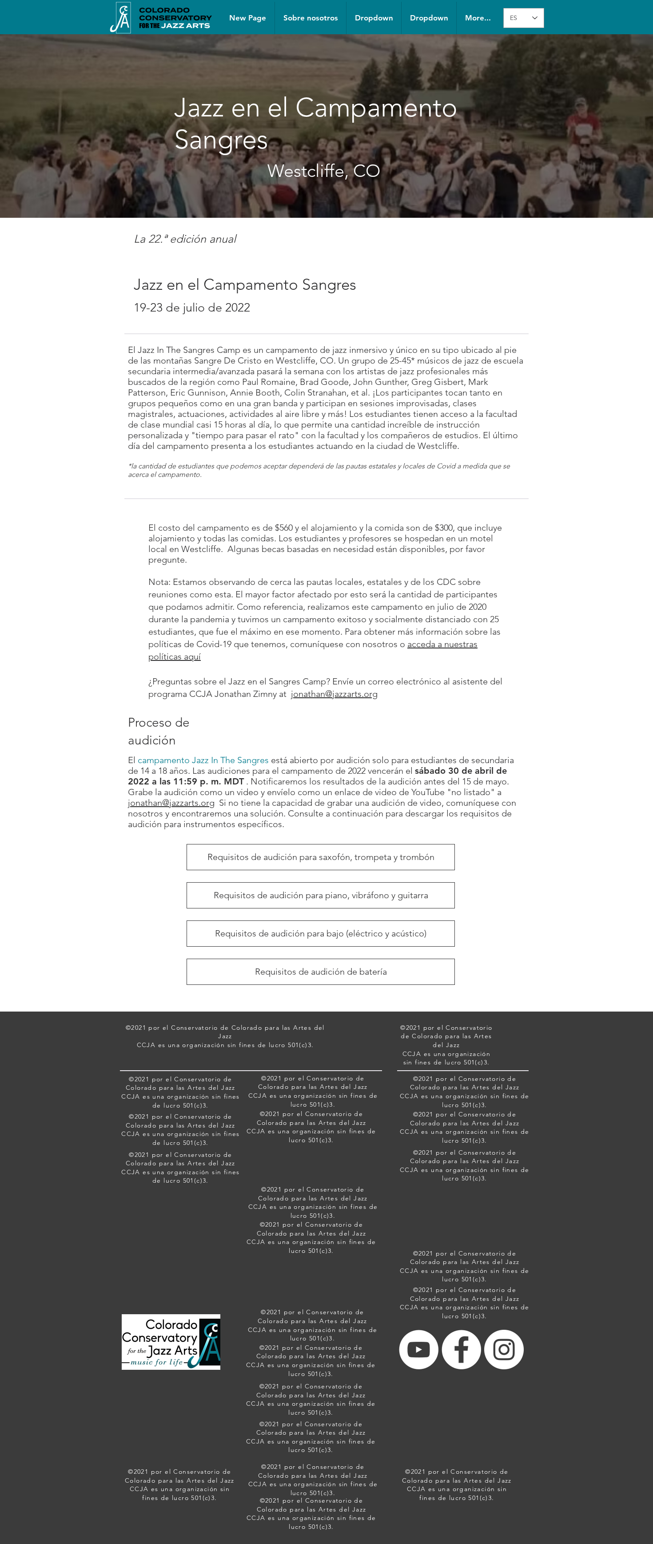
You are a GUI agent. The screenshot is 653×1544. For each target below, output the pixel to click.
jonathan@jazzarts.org (334, 693)
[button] (373, 18)
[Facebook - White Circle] (461, 1349)
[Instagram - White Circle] (504, 1349)
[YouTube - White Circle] (418, 1349)
